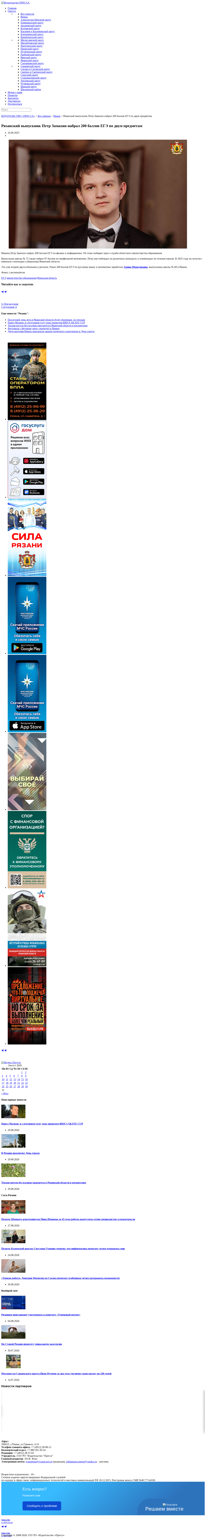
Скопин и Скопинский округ (37, 72)
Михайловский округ (32, 43)
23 (26, 1083)
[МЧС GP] (27, 653)
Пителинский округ (32, 46)
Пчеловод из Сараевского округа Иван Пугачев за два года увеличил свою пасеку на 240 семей (56, 1373)
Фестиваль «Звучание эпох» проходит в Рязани (34, 328)
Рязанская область (47, 278)
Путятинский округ (31, 51)
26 (10, 1086)
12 (10, 1079)
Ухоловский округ (31, 80)
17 (3, 1083)
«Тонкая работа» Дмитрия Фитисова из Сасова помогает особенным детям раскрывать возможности (60, 1278)
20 (15, 1083)
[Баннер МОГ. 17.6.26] (27, 965)
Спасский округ (29, 75)
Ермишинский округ (32, 22)
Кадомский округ (30, 28)
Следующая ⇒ (9, 307)
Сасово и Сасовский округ (35, 69)
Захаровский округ (31, 25)
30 (26, 1086)
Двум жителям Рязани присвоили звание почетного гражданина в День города (51, 331)
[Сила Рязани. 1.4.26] (27, 575)
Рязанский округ (30, 60)
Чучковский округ (31, 83)
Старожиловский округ (34, 77)
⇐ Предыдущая (9, 304)
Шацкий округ (29, 86)
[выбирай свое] (27, 809)
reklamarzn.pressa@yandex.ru (81, 1461)
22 (22, 1083)
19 (10, 1083)
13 (15, 1079)
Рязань (24, 16)
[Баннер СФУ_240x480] (27, 887)
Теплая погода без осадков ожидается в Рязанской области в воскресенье (48, 325)
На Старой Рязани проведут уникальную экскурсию (31, 1344)
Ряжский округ (29, 57)
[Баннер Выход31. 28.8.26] (27, 1043)
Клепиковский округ (32, 34)
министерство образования (22, 278)
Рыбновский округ (31, 54)
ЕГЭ (3, 278)
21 (18, 1083)
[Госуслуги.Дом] (27, 497)
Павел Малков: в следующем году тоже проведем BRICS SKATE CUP (46, 322)
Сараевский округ (31, 66)
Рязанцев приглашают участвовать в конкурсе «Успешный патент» (40, 1314)
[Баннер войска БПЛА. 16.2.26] (27, 419)
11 (7, 1079)
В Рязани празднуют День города (20, 1153)
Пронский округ (30, 48)
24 (3, 1086)
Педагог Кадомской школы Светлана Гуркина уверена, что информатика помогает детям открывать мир (63, 1248)
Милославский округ (32, 40)
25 (7, 1086)
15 (22, 1079)
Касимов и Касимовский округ (38, 31)
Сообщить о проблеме (42, 1506)
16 (26, 1079)
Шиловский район (31, 89)
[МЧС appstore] (27, 731)
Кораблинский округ (32, 37)
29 (22, 1086)
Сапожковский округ (32, 63)
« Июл (4, 1093)
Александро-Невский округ (36, 19)
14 (18, 1079)
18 (7, 1083)
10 (3, 1079)
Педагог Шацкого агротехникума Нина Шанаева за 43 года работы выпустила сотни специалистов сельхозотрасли (68, 1219)
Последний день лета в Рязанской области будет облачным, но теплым (46, 319)
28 (18, 1086)
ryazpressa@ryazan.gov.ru (39, 1461)
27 (15, 1086)
